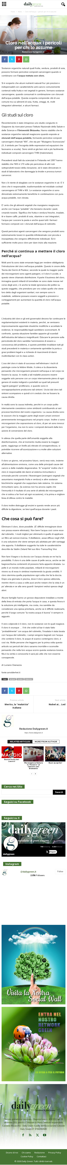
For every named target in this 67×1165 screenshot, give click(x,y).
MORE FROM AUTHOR (46, 741)
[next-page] (35, 773)
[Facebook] (5, 59)
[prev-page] (31, 773)
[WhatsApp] (26, 59)
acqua (12, 679)
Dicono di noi (12, 1152)
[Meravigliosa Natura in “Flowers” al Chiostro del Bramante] (33, 753)
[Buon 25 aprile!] (55, 753)
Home (13, 12)
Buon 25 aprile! (55, 763)
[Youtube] (44, 1136)
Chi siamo (26, 1152)
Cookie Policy (27, 1156)
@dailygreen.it (28, 871)
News (20, 12)
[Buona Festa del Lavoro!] (12, 752)
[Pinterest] (19, 59)
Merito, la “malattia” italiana (17, 706)
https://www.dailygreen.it (33, 733)
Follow (60, 871)
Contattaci (41, 1156)
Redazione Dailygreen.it (33, 52)
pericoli (28, 679)
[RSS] (30, 1136)
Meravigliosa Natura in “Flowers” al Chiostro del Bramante (33, 766)
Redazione (39, 1152)
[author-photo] (33, 721)
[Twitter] (12, 59)
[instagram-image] (12, 889)
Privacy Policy (54, 1152)
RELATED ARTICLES (20, 741)
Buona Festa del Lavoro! (11, 760)
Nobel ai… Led (57, 704)
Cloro (20, 679)
